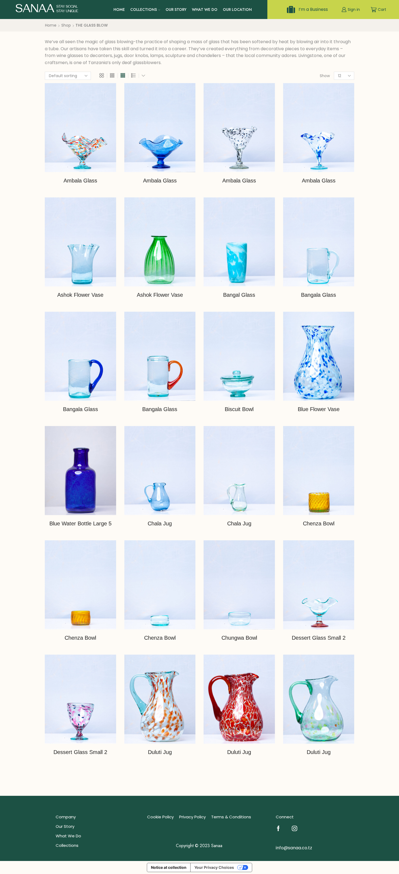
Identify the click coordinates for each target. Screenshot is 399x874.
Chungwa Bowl (239, 638)
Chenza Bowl (318, 523)
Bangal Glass (239, 295)
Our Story (176, 9)
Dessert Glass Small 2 (319, 638)
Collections (143, 9)
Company (66, 817)
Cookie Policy (160, 817)
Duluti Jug (160, 752)
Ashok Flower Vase (80, 295)
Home (119, 9)
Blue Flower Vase (319, 409)
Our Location (237, 9)
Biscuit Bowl (239, 409)
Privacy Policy (192, 817)
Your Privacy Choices (214, 867)
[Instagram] (294, 828)
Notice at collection (168, 867)
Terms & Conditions (231, 817)
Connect (285, 817)
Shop (66, 25)
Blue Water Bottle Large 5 (80, 523)
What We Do (204, 9)
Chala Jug (160, 523)
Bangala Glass (318, 295)
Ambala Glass (80, 181)
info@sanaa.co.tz (294, 848)
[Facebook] (278, 828)
